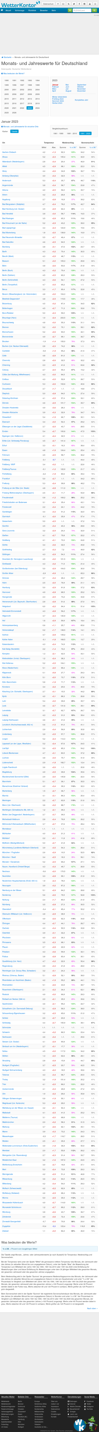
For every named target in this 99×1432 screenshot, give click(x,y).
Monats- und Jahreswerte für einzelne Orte (20, 126)
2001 (14, 89)
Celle (4, 355)
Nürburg (5, 899)
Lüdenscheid (7, 762)
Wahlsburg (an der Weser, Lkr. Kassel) (18, 1108)
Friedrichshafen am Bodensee (14, 502)
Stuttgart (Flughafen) (10, 1065)
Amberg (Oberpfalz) (10, 175)
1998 (30, 85)
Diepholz (5, 393)
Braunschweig (8, 322)
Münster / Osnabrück (10, 862)
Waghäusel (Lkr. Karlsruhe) (13, 1103)
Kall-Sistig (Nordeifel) (10, 649)
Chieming (6, 365)
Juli (67, 88)
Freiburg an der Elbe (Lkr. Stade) (15, 488)
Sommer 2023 (58, 101)
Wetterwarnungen (7, 1414)
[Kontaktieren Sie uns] (63, 4)
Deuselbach (7, 388)
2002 (22, 89)
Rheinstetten (7, 985)
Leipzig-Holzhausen (10, 720)
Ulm (4, 1093)
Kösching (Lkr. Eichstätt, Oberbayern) (17, 691)
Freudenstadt (7, 497)
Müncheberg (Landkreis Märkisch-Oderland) (20, 847)
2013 (30, 98)
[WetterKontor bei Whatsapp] (95, 4)
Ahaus (4, 157)
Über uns (54, 1401)
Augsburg (6, 199)
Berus (4, 289)
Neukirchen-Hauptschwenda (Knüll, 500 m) (19, 880)
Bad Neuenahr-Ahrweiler (12, 237)
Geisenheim (7, 521)
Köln (19, 1422)
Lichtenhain (7, 729)
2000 (7, 89)
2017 (22, 103)
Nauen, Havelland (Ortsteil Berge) (16, 866)
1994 (37, 80)
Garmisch (6, 516)
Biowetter (44, 10)
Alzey (4, 171)
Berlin (20, 1401)
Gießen (5, 535)
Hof (3, 620)
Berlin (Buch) (7, 270)
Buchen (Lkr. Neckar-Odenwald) (15, 346)
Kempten (6, 653)
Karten (5, 131)
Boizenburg (7, 303)
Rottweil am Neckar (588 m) (13, 999)
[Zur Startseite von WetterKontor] (2, 10)
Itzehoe (5, 634)
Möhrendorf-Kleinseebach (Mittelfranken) (19, 824)
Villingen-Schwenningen (12, 1098)
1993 (30, 80)
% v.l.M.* (73, 147)
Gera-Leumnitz (8, 530)
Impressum (55, 1406)
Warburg (5, 1126)
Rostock (5, 994)
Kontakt (53, 1417)
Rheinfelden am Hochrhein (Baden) (16, 980)
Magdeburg (7, 772)
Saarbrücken (7, 1003)
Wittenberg (6, 1183)
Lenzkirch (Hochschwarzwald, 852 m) (17, 724)
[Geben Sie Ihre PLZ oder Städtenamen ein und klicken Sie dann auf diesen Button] (94, 10)
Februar (55, 86)
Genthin (5, 526)
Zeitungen (73, 1401)
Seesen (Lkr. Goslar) (10, 1041)
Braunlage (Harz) (9, 317)
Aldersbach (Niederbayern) (13, 161)
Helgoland (6, 606)
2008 (30, 94)
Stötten (5, 1055)
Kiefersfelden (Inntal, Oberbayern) (16, 658)
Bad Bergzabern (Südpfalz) (13, 204)
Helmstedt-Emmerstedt (11, 611)
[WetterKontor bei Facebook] (79, 4)
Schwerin (6, 1032)
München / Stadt (9, 857)
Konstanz (6, 686)
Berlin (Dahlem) (8, 275)
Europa (37, 1401)
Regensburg (7, 966)
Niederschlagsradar (8, 1406)
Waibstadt (6, 1112)
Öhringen (6, 923)
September (81, 84)
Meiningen (6, 800)
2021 (14, 108)
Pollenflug (4, 1424)
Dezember (81, 91)
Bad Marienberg (8, 232)
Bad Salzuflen (8, 242)
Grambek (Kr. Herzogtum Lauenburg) (17, 559)
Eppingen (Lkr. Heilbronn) (12, 436)
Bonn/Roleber (8, 313)
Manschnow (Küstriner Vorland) (15, 786)
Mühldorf (6, 838)
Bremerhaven (7, 332)
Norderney (6, 895)
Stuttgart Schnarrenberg (12, 1070)
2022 (22, 108)
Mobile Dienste (75, 1406)
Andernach (6, 180)
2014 (37, 98)
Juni (67, 86)
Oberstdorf (6, 909)
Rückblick (32, 10)
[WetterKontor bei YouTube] (89, 4)
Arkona (5, 190)
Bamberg (6, 246)
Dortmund (21, 1406)
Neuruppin (6, 885)
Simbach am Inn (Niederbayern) (15, 1046)
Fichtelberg (6, 474)
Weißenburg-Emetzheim (12, 1164)
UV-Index (4, 1427)
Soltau (4, 1051)
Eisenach (6, 421)
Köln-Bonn (6, 677)
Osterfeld (6, 932)
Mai (67, 84)
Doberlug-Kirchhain (10, 398)
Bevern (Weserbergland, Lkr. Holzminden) (19, 294)
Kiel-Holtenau (7, 663)
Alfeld (4, 166)
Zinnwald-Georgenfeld (11, 1221)
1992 (22, 80)
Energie (73, 1411)
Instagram (90, 1406)
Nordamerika (39, 1409)
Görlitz (5, 544)
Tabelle (14, 131)
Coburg (5, 369)
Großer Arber (7, 573)
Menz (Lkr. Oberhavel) (11, 805)
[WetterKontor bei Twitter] (74, 4)
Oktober (80, 86)
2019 (37, 103)
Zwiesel (5, 1231)
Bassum (5, 261)
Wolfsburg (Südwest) (10, 1193)
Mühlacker (6, 833)
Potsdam (6, 951)
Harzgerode (7, 597)
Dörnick (5, 403)
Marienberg (7, 791)
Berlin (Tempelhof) (9, 284)
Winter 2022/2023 (59, 97)
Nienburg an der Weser (11, 890)
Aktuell (8, 10)
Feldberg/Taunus (9, 469)
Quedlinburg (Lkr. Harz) (12, 961)
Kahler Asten (7, 639)
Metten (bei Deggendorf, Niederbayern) (18, 814)
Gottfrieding (7, 549)
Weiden (5, 1141)
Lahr (4, 701)
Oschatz (5, 928)
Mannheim (6, 781)
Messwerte (5, 1419)
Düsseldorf (6, 417)
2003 (30, 89)
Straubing (6, 1060)
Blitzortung (5, 1417)
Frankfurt (6, 478)
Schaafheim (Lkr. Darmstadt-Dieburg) (17, 1008)
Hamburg (6, 587)
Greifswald (6, 563)
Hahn (4, 582)
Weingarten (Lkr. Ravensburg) (14, 1155)
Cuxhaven (6, 384)
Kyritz (4, 696)
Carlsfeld (6, 350)
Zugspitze (6, 1226)
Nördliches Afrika (41, 1404)
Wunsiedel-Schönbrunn (11, 1207)
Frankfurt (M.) (22, 1417)
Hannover (6, 592)
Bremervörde (7, 336)
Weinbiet (5, 1150)
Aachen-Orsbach (9, 152)
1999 (37, 85)
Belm (4, 265)
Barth (4, 251)
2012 (22, 98)
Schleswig (6, 1022)
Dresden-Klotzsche (10, 412)
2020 (7, 108)
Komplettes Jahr (81, 100)
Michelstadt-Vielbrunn (11, 819)
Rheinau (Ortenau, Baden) (13, 975)
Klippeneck (6, 672)
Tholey (5, 1079)
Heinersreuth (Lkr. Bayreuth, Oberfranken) (19, 601)
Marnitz (5, 795)
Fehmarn (6, 455)
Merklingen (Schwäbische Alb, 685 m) (17, 809)
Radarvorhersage (7, 1409)
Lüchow (5, 757)
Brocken (5, 341)
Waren (5, 1131)
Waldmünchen (8, 1122)
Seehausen (7, 1037)
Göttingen (6, 554)
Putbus (5, 956)
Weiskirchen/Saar (9, 1160)
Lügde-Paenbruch (9, 767)
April (54, 91)
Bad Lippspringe (9, 227)
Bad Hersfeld (7, 213)
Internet (72, 1404)
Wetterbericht (6, 1404)
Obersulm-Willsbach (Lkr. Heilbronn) (17, 914)
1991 (14, 80)
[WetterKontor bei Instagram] (84, 4)
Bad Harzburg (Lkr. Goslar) (13, 209)
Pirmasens (6, 942)
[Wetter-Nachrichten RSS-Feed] (68, 4)
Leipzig (5, 715)
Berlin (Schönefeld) (10, 280)
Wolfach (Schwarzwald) (11, 1188)
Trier (4, 1084)
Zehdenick (6, 1216)
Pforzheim (6, 937)
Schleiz (5, 1018)
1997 (22, 85)
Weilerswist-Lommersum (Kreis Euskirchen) (20, 1145)
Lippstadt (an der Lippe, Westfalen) (16, 743)
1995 (7, 85)
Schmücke (6, 1027)
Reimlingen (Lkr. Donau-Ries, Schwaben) (19, 970)
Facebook (90, 1401)
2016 (14, 103)
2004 (37, 89)
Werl (4, 1169)
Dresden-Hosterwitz (10, 407)
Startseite (7, 57)
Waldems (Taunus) (10, 1117)
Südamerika (39, 1414)
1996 (14, 85)
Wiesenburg (7, 1179)
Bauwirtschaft (74, 1409)
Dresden (21, 1409)
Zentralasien (39, 1419)
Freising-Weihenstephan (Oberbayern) (18, 492)
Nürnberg (6, 904)
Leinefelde (6, 710)
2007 (22, 94)
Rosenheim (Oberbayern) (12, 989)
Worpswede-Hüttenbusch (12, 1202)
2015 (7, 103)
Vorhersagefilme (7, 1411)
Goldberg (6, 540)
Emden (5, 431)
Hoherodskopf (8, 630)
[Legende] (58, 4)
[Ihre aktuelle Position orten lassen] (70, 10)
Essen (4, 450)
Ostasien (38, 1424)
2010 (7, 98)
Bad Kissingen (8, 218)
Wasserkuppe (7, 1136)
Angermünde (7, 185)
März (54, 88)
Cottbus (5, 379)
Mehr (54, 10)
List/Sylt (5, 748)
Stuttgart (21, 1427)
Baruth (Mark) (8, 256)
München (21, 1424)
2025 (7, 112)
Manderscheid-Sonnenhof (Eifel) (15, 776)
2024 (37, 108)
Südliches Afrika (40, 1406)
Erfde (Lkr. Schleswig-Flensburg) (15, 440)
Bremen (5, 327)
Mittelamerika (39, 1411)
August (68, 91)
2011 (14, 98)
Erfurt (4, 445)
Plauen (5, 947)
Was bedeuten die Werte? (13, 73)
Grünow (5, 578)
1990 (7, 80)
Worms (5, 1197)
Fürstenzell (6, 507)
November (81, 88)
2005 (7, 94)
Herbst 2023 (57, 103)
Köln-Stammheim (9, 682)
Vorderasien (39, 1417)
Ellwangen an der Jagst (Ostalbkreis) (17, 426)
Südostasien (39, 1422)
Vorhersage (19, 10)
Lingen (5, 738)
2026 (14, 112)
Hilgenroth (6, 615)
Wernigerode (7, 1174)
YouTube (90, 1409)
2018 (30, 103)
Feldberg (6, 459)
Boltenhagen (7, 308)
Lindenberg (7, 734)
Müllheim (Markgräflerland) (13, 843)
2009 (37, 94)
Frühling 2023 (58, 99)
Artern (4, 194)
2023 (30, 108)
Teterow (5, 1074)
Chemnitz (6, 360)
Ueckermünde (8, 1089)
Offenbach (6, 918)
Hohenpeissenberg (10, 625)
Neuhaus (6, 871)
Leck (4, 705)
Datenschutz (48, 4)
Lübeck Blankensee (10, 753)
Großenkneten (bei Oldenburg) (15, 568)
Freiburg (5, 483)
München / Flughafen (11, 852)
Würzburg (6, 1212)
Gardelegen (7, 511)
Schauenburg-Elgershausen (13, 1013)
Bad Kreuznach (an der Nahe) (14, 223)
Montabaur (6, 828)
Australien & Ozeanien (42, 1427)
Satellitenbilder (6, 1422)
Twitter (89, 1404)
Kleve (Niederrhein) (10, 668)
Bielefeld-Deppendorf (11, 298)
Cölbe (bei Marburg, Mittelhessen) (16, 374)
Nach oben (92, 1308)
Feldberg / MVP (8, 464)
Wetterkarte (5, 1401)
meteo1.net (55, 1404)
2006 (14, 94)
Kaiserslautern (8, 644)
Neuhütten (6, 876)
